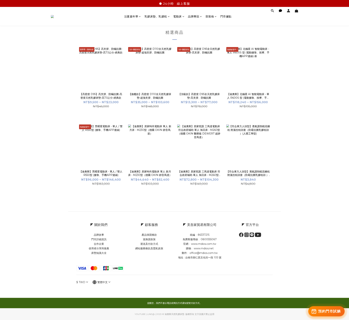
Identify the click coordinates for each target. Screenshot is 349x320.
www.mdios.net (203, 248)
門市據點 (226, 16)
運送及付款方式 (149, 243)
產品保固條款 (149, 234)
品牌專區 (193, 16)
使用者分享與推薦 (99, 248)
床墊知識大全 (99, 253)
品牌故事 (99, 234)
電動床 (177, 16)
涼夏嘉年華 (131, 16)
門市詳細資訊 (99, 239)
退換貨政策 (149, 239)
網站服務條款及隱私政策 (149, 248)
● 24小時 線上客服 (174, 3)
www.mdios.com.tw (203, 243)
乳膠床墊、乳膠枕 (156, 16)
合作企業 (99, 243)
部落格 (210, 16)
